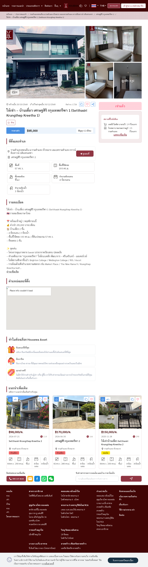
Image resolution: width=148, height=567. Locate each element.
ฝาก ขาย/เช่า (114, 6)
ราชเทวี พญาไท (36, 530)
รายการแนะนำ (18, 5)
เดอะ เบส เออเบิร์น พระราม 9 (73, 509)
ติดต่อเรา (48, 5)
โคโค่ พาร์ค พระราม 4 (70, 495)
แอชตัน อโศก (34, 520)
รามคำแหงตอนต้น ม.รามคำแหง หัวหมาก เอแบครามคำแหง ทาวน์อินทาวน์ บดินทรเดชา (61, 14)
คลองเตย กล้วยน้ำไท (70, 491)
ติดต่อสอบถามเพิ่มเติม (15, 473)
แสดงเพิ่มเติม (120, 134)
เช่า (7, 499)
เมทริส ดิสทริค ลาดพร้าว (71, 548)
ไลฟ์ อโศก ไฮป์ (67, 513)
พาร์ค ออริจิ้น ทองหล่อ (38, 509)
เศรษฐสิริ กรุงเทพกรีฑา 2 (105, 14)
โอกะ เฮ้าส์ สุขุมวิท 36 (38, 517)
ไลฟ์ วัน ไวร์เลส (67, 538)
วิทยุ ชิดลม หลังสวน (69, 530)
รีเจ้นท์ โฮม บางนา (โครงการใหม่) (42, 548)
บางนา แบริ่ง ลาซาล (38, 543)
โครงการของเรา (12, 516)
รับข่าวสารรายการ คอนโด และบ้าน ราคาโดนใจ (95, 473)
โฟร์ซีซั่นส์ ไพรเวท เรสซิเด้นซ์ (40, 495)
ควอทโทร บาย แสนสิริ (38, 524)
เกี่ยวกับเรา (123, 504)
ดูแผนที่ (85, 153)
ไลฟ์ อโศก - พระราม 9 (70, 517)
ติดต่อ (121, 515)
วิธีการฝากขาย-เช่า (127, 509)
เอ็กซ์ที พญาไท (35, 534)
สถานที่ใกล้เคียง (111, 119)
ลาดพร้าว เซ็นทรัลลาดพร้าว (73, 543)
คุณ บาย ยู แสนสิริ (36, 513)
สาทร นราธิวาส (36, 491)
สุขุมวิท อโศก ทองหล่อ (39, 505)
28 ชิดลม (65, 534)
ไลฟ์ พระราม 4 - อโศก (70, 499)
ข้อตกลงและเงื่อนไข (127, 491)
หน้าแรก (5, 5)
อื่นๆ (56, 5)
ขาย (8, 495)
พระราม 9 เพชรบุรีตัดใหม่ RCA (74, 505)
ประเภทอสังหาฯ (33, 5)
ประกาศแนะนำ (21, 14)
